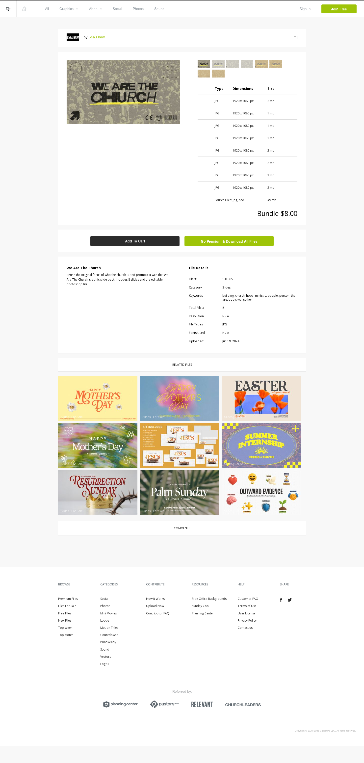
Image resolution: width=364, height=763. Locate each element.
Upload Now (155, 606)
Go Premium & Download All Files (229, 241)
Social (117, 9)
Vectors (105, 657)
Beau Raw (96, 37)
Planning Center (203, 613)
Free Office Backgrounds (209, 599)
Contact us (245, 628)
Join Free (339, 8)
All (47, 9)
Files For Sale (67, 606)
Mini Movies (108, 613)
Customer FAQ (248, 599)
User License (247, 613)
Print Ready (108, 642)
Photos (138, 9)
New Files (64, 620)
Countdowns (109, 635)
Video (93, 9)
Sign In (305, 9)
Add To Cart (135, 240)
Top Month (66, 635)
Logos (104, 664)
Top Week (65, 628)
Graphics (66, 9)
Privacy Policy (247, 620)
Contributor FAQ (157, 613)
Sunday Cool (200, 606)
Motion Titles (109, 628)
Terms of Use (247, 606)
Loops (104, 620)
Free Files (64, 613)
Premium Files (68, 599)
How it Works (155, 599)
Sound (159, 9)
